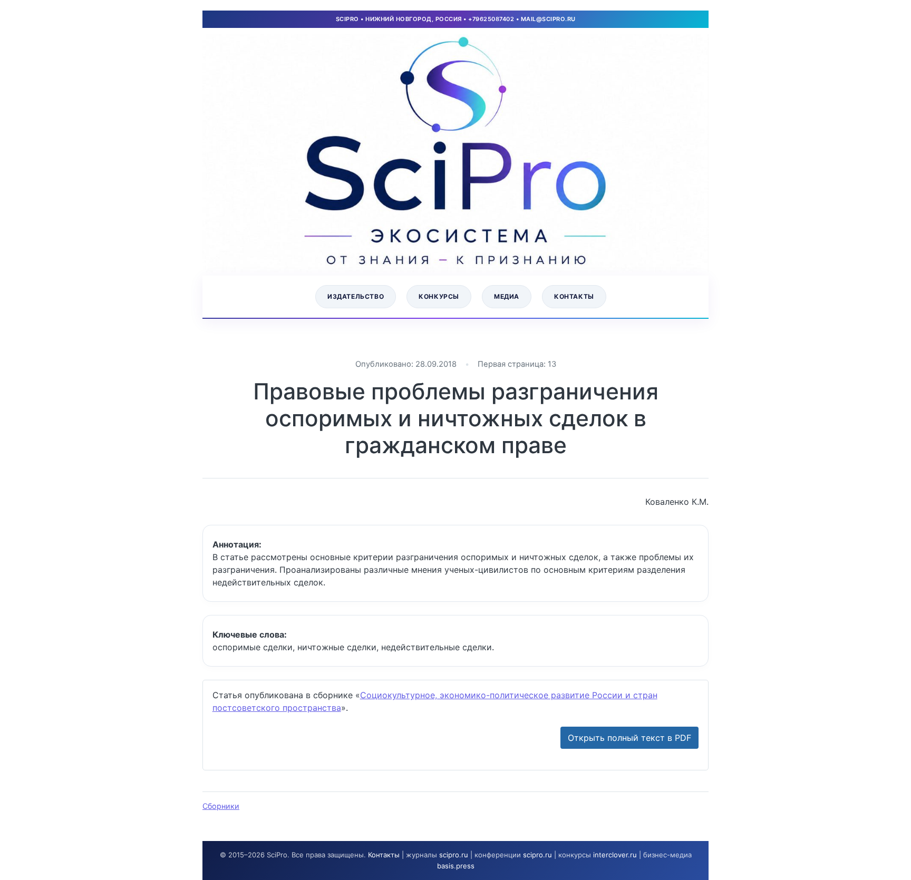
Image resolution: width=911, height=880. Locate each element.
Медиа (506, 296)
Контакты (574, 296)
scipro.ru (453, 854)
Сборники (220, 805)
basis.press (455, 866)
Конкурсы (439, 296)
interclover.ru (615, 854)
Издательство (355, 296)
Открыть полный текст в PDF (629, 737)
